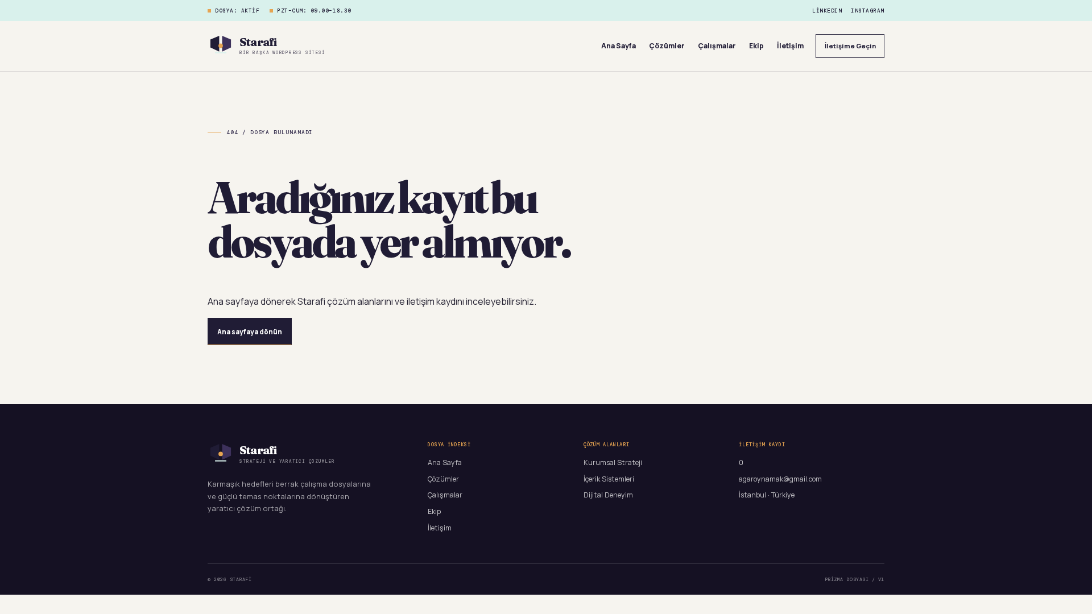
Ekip (756, 46)
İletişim (790, 46)
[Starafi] (221, 46)
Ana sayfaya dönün (249, 331)
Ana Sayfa (618, 46)
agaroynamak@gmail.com (780, 479)
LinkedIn (827, 10)
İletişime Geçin (850, 46)
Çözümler (667, 46)
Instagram (867, 10)
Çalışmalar (717, 46)
